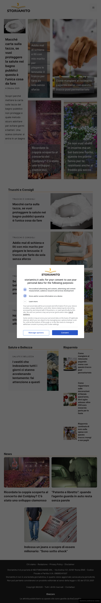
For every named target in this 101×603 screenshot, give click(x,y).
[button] (50, 301)
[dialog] (50, 301)
